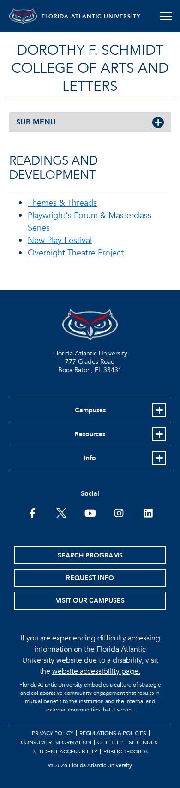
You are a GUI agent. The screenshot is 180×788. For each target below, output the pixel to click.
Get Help (110, 742)
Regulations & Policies (112, 733)
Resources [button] (90, 434)
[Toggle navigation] (165, 16)
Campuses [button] (90, 410)
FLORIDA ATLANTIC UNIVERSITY (91, 16)
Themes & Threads (62, 203)
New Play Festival (60, 240)
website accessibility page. (96, 671)
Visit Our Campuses (90, 600)
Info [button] (90, 458)
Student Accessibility (65, 751)
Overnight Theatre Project (76, 253)
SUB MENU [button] (36, 122)
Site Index (143, 742)
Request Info (90, 578)
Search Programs (90, 555)
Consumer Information (56, 742)
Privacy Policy (52, 733)
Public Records (126, 751)
